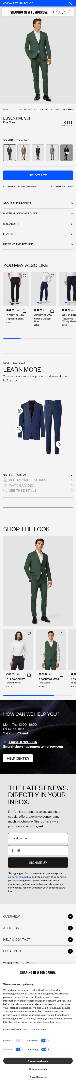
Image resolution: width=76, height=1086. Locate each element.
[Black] (10, 310)
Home (5, 109)
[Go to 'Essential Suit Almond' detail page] (24, 153)
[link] (19, 410)
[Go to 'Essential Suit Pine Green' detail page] (9, 153)
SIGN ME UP (38, 862)
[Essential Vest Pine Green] (51, 649)
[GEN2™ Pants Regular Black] (16, 289)
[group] (38, 60)
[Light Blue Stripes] (13, 674)
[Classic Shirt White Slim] (18, 649)
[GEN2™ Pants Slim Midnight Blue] (43, 289)
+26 (17, 674)
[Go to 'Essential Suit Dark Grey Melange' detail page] (52, 153)
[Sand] (13, 310)
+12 (45, 310)
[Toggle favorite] (24, 275)
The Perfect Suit (29, 109)
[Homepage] (29, 12)
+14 (17, 310)
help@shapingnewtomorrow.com (37, 746)
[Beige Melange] (43, 674)
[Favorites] (58, 12)
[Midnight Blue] (7, 310)
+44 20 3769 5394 (23, 742)
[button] (24, 311)
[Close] (70, 3)
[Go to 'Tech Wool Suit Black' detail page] (38, 153)
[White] (7, 674)
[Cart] (69, 12)
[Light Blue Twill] (10, 674)
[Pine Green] (46, 674)
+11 (49, 674)
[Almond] (40, 674)
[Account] (63, 12)
